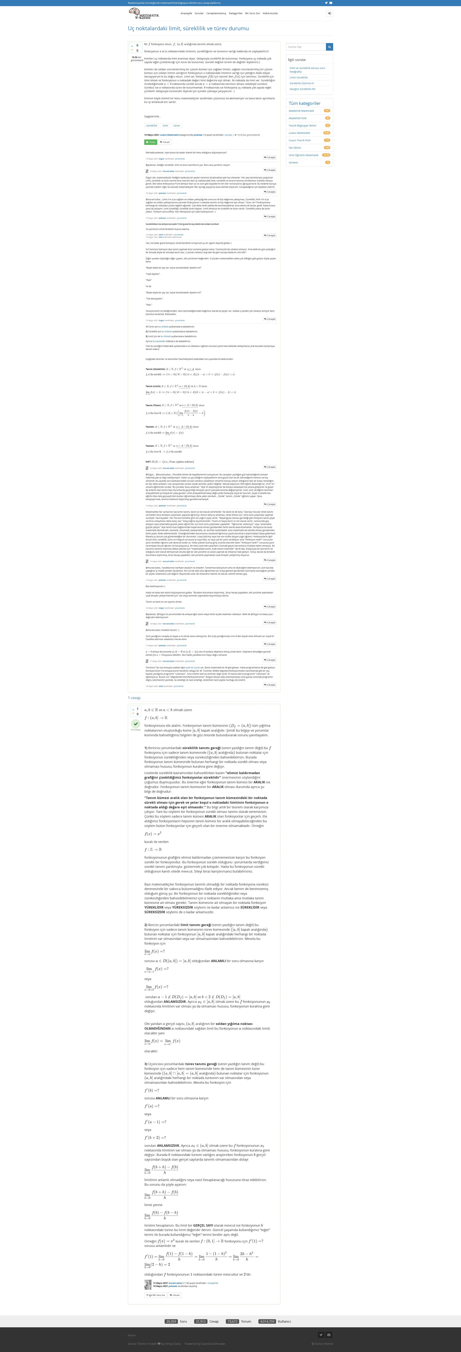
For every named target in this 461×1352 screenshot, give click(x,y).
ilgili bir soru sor (157, 1295)
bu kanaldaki (159, 341)
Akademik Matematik (301, 110)
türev (177, 125)
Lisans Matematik (169, 134)
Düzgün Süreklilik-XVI (302, 89)
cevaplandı (212, 1283)
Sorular (199, 13)
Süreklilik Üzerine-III (302, 83)
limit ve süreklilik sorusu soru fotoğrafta (307, 69)
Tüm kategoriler (305, 103)
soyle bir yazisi (192, 667)
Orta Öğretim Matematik (303, 155)
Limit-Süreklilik (299, 77)
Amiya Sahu (173, 1344)
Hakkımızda (270, 13)
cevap (152, 142)
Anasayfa (186, 13)
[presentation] (149, 44)
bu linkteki (163, 326)
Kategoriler (236, 13)
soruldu (228, 134)
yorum (166, 142)
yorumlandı (180, 158)
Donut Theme (137, 1344)
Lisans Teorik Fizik (299, 140)
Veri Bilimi (295, 147)
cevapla (271, 157)
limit (165, 125)
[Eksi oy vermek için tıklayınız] (132, 49)
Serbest (293, 162)
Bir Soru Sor (252, 13)
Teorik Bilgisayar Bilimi (302, 125)
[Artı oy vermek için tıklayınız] (132, 46)
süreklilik (151, 125)
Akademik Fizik (297, 118)
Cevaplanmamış (216, 13)
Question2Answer (213, 1344)
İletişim (132, 1335)
